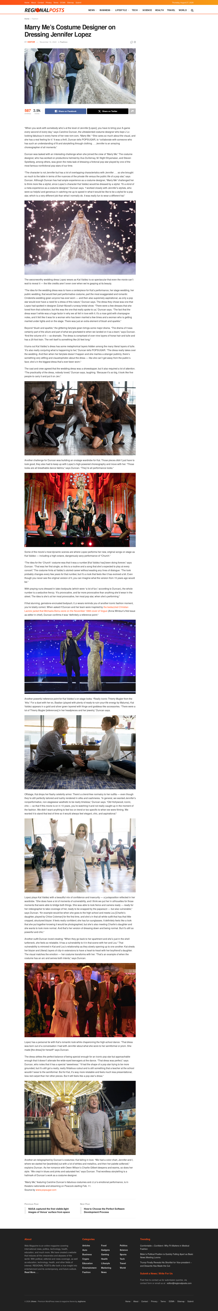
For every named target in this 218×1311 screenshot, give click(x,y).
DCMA (62, 2)
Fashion (35, 18)
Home (26, 2)
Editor (31, 41)
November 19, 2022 (48, 41)
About (33, 2)
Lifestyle (121, 10)
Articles (86, 1245)
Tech (135, 10)
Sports (123, 1254)
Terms (55, 2)
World (183, 10)
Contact (41, 2)
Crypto (85, 1258)
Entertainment (89, 1267)
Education (87, 1263)
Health (159, 10)
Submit (78, 2)
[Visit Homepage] (45, 10)
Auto (84, 1249)
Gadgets (105, 1249)
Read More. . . (31, 1272)
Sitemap (70, 2)
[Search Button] (192, 10)
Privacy (49, 2)
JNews (33, 1301)
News (91, 10)
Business (105, 10)
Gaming (105, 1254)
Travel (171, 10)
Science (147, 10)
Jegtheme (82, 1301)
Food (103, 1245)
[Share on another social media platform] (132, 111)
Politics (123, 1245)
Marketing (106, 1267)
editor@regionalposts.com (179, 1283)
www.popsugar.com (46, 1189)
